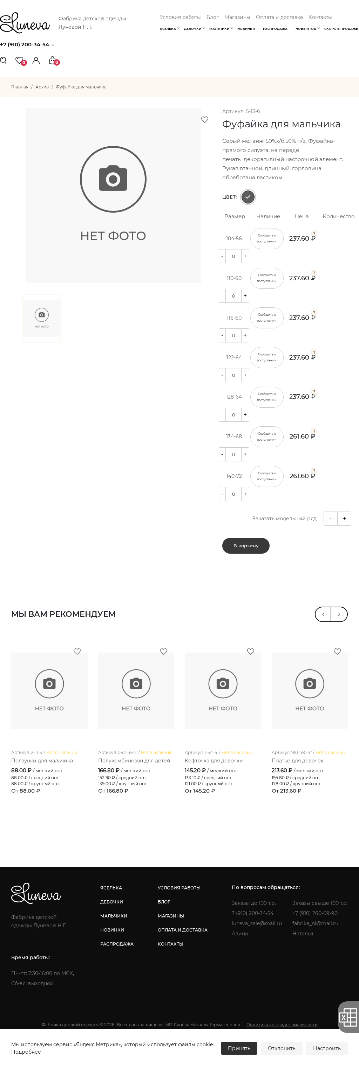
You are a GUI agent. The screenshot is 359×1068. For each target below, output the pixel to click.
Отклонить (282, 1048)
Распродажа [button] (275, 29)
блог (164, 902)
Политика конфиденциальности (282, 1024)
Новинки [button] (246, 29)
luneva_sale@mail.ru (257, 923)
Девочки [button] (192, 29)
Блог (212, 17)
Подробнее (26, 1052)
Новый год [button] (306, 29)
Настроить (327, 1048)
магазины (171, 916)
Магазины (237, 17)
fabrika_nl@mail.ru (315, 923)
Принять (239, 1048)
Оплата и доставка (279, 17)
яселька (111, 887)
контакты (170, 944)
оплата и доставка (183, 930)
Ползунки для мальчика (42, 760)
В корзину (245, 545)
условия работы (179, 887)
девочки (111, 902)
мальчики (113, 916)
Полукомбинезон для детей (134, 760)
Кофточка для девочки (214, 760)
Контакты (320, 17)
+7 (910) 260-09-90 (315, 913)
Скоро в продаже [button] (341, 29)
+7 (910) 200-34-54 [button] (24, 44)
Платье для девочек (298, 760)
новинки (112, 930)
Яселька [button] (168, 29)
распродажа (117, 944)
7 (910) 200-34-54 (252, 913)
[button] (36, 59)
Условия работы (180, 17)
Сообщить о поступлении (267, 238)
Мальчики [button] (219, 29)
